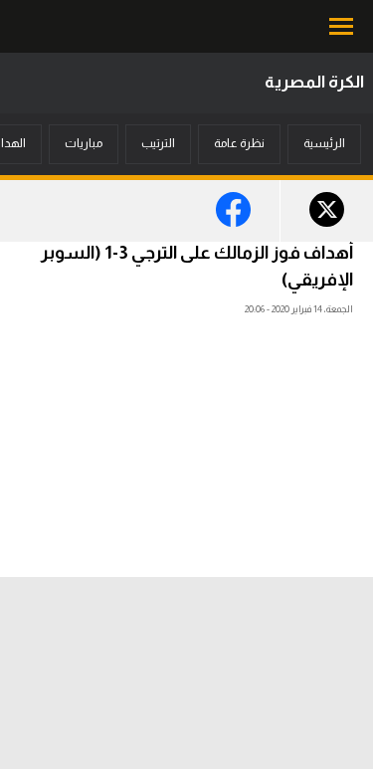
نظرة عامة (239, 143)
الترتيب (158, 143)
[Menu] (343, 26)
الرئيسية (324, 143)
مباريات (83, 143)
